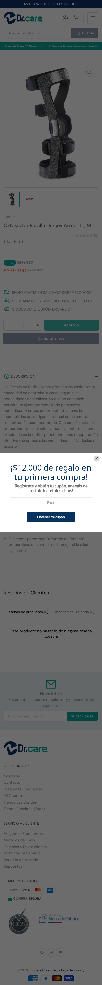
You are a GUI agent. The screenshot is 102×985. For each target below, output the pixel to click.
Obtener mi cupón (51, 517)
